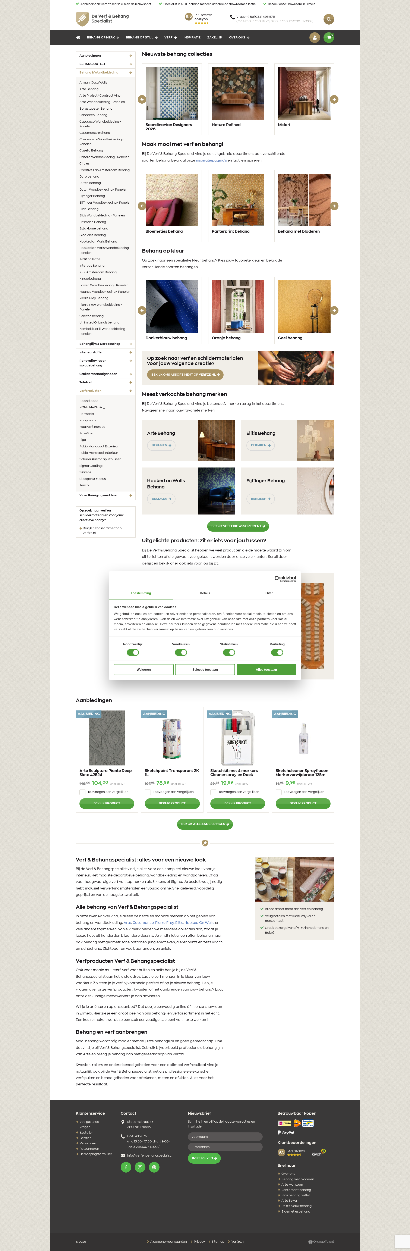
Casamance (143, 923)
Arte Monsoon (292, 1184)
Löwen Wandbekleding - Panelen (103, 285)
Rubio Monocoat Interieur (98, 452)
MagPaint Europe (92, 426)
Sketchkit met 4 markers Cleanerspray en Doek (234, 773)
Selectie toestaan (205, 669)
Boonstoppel (89, 401)
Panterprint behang (231, 232)
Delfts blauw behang (296, 1206)
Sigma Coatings (91, 466)
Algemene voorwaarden (168, 1241)
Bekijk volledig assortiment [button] (236, 526)
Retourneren (89, 1148)
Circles (84, 163)
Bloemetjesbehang (295, 1211)
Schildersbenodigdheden (98, 374)
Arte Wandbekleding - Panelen (102, 102)
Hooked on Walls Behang (98, 241)
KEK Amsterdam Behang (98, 272)
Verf (168, 37)
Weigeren (144, 669)
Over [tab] (269, 593)
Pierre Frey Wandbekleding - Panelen (100, 307)
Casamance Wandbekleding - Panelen (101, 142)
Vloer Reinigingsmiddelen (98, 495)
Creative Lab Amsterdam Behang (104, 170)
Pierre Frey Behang (93, 298)
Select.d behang (91, 316)
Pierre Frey (164, 923)
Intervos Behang (91, 265)
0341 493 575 (137, 1136)
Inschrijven (202, 1158)
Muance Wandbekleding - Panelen (104, 291)
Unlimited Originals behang (99, 322)
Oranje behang (226, 338)
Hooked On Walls (199, 923)
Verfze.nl (237, 1241)
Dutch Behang (90, 183)
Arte (127, 923)
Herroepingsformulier (96, 1154)
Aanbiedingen (90, 55)
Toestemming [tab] (141, 593)
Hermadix (86, 414)
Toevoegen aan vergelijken (108, 792)
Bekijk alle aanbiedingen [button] (203, 824)
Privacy (199, 1241)
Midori (284, 125)
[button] (126, 1167)
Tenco (84, 485)
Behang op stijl (139, 37)
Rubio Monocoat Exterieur (99, 446)
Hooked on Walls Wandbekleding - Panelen (105, 250)
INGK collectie (89, 259)
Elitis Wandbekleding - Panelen (102, 215)
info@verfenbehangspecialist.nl (150, 1155)
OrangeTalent (323, 1241)
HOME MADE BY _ (92, 407)
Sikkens (85, 472)
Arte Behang (88, 89)
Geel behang (290, 338)
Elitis (179, 923)
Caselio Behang (91, 150)
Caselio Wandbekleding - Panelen (104, 157)
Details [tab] (205, 593)
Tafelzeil (85, 382)
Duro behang (89, 176)
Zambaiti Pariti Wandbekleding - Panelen (103, 331)
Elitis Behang (88, 209)
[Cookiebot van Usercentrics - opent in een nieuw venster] (277, 579)
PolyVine (85, 433)
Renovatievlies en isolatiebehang (92, 363)
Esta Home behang (93, 228)
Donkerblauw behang (166, 338)
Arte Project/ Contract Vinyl (100, 95)
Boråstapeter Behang (95, 108)
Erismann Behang (92, 222)
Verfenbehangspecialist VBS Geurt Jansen (102, 19)
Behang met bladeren (299, 232)
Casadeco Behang (93, 115)
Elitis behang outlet (295, 1195)
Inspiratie (192, 37)
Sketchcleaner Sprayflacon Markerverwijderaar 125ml (302, 773)
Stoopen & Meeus (92, 479)
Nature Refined (226, 125)
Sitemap (217, 1241)
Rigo (82, 439)
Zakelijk (214, 37)
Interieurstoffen (91, 352)
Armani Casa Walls (93, 82)
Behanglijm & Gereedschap (99, 344)
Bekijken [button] (159, 445)
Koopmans (87, 420)
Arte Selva (289, 1200)
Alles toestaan (266, 669)
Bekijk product (107, 803)
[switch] (181, 652)
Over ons (237, 37)
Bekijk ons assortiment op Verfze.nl (183, 374)
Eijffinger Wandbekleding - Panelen (105, 202)
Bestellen (87, 1132)
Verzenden (88, 1143)
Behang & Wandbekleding (105, 72)
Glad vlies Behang (92, 235)
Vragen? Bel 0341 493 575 (274, 19)
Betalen (85, 1138)
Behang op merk (101, 37)
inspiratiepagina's (211, 160)
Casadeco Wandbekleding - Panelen (100, 124)
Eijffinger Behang (92, 196)
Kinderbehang (90, 278)
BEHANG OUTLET (92, 64)
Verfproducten (97, 390)
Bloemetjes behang (164, 232)
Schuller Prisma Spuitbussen (100, 459)
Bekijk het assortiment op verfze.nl (102, 531)
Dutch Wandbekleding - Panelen (103, 189)
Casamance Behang (94, 132)
